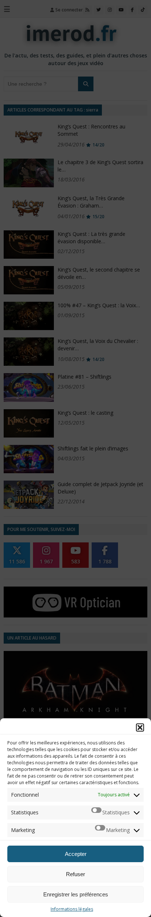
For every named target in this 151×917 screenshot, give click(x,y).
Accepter (75, 854)
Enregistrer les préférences (75, 894)
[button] (140, 727)
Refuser (75, 874)
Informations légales (72, 909)
